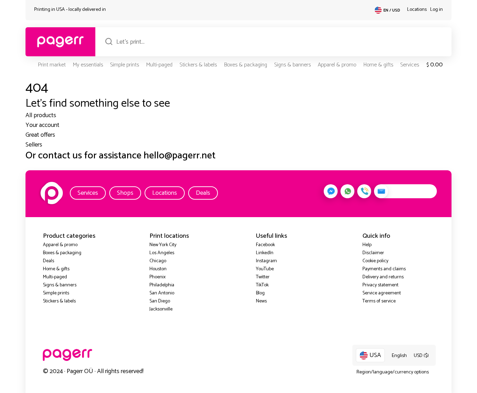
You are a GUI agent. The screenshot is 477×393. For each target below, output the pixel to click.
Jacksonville (161, 309)
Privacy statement (380, 285)
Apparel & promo (337, 65)
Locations (417, 10)
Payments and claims (384, 269)
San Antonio (161, 293)
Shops (125, 193)
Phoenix (157, 277)
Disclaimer (373, 253)
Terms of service (379, 301)
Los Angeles (161, 253)
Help (367, 245)
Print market (52, 65)
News (261, 301)
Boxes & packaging (245, 65)
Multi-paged (159, 65)
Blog (260, 293)
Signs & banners (292, 65)
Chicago (157, 261)
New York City (162, 245)
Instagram (266, 261)
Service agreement (381, 293)
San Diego (159, 301)
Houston (158, 269)
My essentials (88, 65)
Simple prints (124, 65)
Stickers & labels (198, 65)
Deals (203, 193)
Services (409, 65)
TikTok (262, 285)
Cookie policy (375, 261)
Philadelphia (161, 285)
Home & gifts (378, 65)
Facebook (265, 245)
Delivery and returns (383, 277)
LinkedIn (264, 253)
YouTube (265, 269)
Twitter (263, 277)
